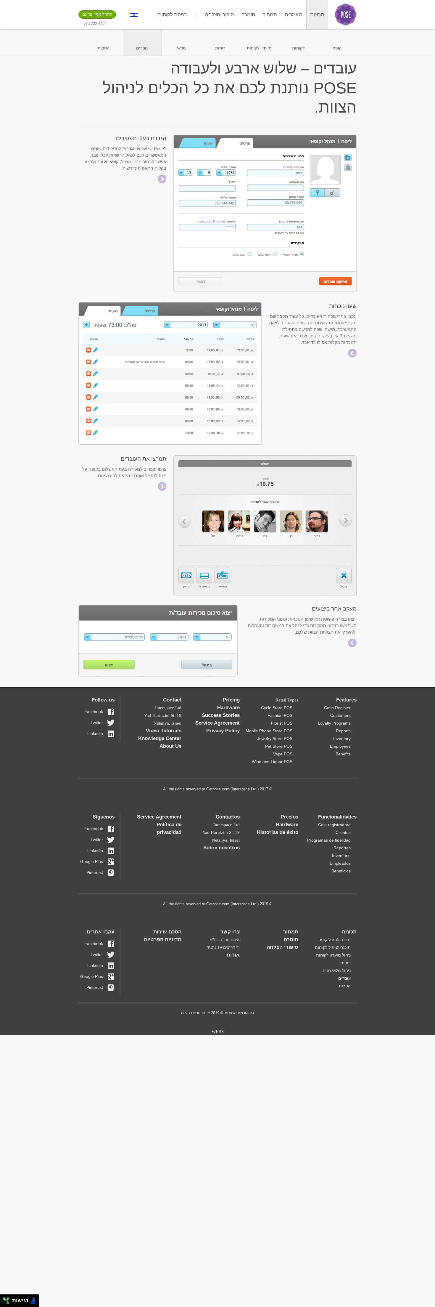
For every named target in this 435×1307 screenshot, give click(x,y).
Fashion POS (280, 715)
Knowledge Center (159, 738)
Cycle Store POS (276, 707)
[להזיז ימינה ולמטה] (7, 1302)
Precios (289, 817)
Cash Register (337, 707)
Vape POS (282, 754)
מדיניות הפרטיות (162, 939)
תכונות (317, 15)
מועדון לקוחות (259, 48)
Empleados (340, 863)
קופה (337, 48)
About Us (170, 746)
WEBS (218, 1031)
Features (346, 700)
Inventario (341, 855)
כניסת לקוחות (172, 15)
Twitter (97, 722)
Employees (340, 746)
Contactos (228, 817)
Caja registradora (334, 824)
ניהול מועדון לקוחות (333, 955)
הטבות (103, 48)
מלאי (181, 48)
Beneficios (341, 871)
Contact (172, 700)
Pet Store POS (278, 746)
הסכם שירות (167, 932)
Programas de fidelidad (329, 840)
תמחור (270, 15)
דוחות (220, 48)
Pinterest (94, 872)
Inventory (342, 738)
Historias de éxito (277, 832)
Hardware (228, 707)
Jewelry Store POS (274, 738)
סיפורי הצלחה (219, 15)
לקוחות (298, 48)
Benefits (343, 754)
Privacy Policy (223, 730)
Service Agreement (217, 723)
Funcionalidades (337, 817)
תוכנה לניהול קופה (334, 939)
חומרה (248, 15)
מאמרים (293, 15)
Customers (340, 715)
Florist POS (281, 723)
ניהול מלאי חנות (337, 970)
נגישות (18, 1300)
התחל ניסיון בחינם (97, 14)
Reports (343, 730)
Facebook (93, 711)
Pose (346, 14)
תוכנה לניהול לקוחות (333, 947)
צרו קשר (230, 932)
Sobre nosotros (221, 847)
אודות (233, 955)
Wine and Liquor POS (272, 761)
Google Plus (91, 861)
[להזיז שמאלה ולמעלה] (4, 1299)
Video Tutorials (163, 730)
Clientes (343, 832)
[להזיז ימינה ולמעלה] (7, 1299)
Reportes (342, 847)
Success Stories (221, 715)
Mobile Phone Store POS (269, 730)
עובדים (142, 48)
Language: (134, 14)
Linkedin (95, 733)
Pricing (231, 700)
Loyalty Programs (334, 723)
